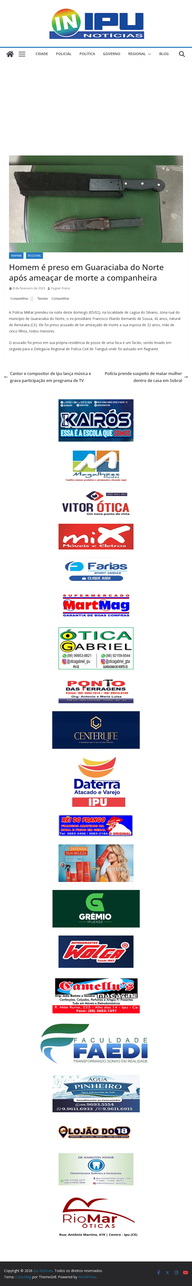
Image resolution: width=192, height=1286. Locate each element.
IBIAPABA (16, 255)
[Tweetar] (42, 299)
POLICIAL (64, 53)
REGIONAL (137, 53)
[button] (148, 54)
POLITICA (87, 53)
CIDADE (42, 53)
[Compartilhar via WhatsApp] (59, 299)
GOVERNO (111, 53)
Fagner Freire (60, 288)
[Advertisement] (96, 98)
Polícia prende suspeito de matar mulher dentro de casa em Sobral (143, 377)
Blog (164, 53)
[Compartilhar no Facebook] (18, 299)
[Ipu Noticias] (10, 54)
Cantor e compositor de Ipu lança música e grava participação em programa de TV (50, 377)
